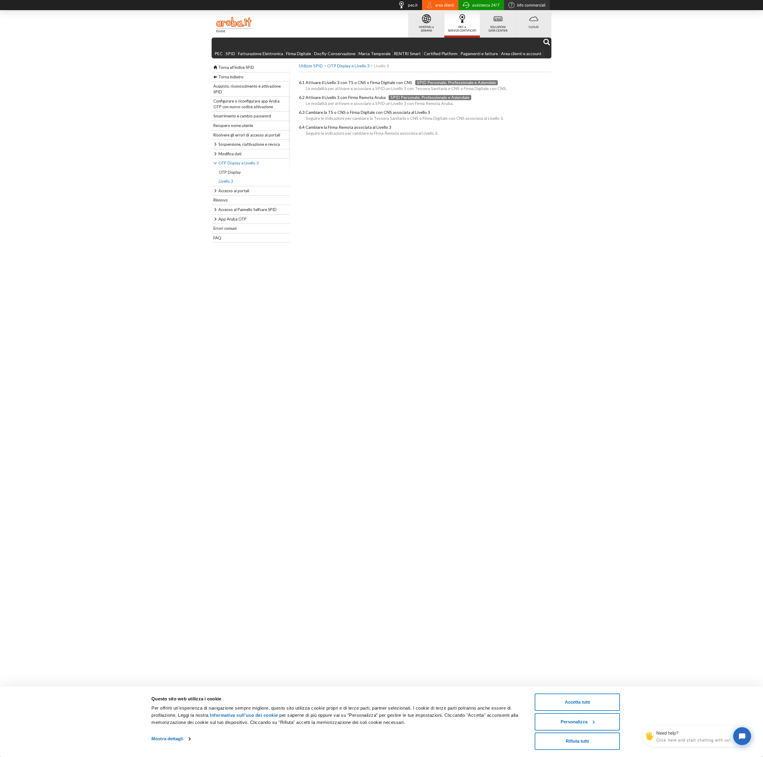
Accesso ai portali (233, 190)
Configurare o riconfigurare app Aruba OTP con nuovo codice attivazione (246, 104)
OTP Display (230, 172)
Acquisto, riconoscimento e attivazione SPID (247, 89)
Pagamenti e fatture (479, 53)
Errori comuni (225, 228)
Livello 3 (226, 181)
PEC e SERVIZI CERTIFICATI (462, 28)
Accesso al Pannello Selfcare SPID (247, 209)
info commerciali (531, 5)
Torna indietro (231, 77)
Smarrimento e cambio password (242, 116)
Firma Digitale (298, 53)
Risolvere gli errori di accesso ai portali (246, 135)
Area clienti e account (521, 53)
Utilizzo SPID (311, 65)
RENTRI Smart (407, 53)
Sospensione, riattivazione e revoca (249, 144)
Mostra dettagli (167, 738)
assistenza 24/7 (486, 5)
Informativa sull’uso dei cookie (244, 715)
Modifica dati (229, 153)
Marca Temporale (375, 53)
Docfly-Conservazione (335, 53)
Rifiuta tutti (577, 741)
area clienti (444, 5)
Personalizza (574, 721)
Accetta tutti (577, 702)
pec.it (413, 5)
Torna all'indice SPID (236, 67)
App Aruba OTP (232, 219)
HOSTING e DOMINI (426, 28)
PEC (219, 53)
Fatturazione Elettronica (260, 53)
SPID (230, 53)
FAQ (217, 237)
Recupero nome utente (233, 125)
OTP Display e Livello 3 (238, 163)
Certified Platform (441, 53)
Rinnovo (220, 200)
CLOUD (534, 27)
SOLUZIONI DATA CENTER (498, 28)
